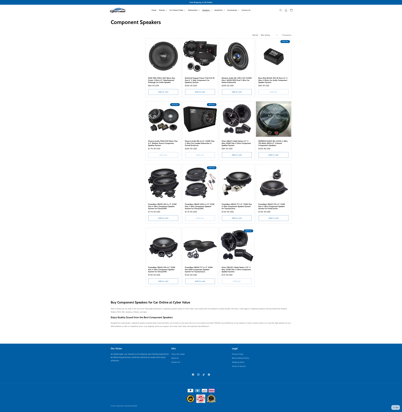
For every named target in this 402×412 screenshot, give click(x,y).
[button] (163, 10)
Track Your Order (178, 354)
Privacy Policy (237, 354)
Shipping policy (238, 362)
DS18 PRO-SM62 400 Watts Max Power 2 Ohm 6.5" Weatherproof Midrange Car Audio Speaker (161, 80)
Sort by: (255, 35)
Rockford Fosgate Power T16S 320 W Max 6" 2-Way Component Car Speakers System (200, 80)
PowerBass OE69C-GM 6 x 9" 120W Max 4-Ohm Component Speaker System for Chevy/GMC (162, 206)
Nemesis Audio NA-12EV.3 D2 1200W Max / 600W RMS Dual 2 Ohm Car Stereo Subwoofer (237, 80)
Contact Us (175, 362)
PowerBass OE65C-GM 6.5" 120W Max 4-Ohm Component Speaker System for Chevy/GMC (161, 269)
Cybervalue (120, 406)
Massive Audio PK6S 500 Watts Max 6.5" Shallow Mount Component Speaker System (163, 143)
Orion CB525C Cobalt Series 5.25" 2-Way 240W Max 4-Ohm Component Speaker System (236, 269)
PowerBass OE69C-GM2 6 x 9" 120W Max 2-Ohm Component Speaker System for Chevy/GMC (199, 206)
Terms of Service (238, 366)
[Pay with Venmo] (197, 391)
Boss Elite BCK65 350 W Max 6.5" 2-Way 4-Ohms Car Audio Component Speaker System (273, 80)
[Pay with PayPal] (190, 391)
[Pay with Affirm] (204, 391)
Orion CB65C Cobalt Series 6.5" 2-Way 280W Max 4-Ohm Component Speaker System (236, 143)
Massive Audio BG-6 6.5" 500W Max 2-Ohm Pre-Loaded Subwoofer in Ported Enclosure (200, 143)
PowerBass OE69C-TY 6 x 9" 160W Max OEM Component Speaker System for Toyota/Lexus (199, 269)
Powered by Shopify (130, 406)
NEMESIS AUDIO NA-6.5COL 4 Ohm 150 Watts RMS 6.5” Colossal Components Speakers (273, 143)
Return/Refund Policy (240, 358)
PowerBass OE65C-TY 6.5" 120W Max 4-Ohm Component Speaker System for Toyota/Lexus (237, 206)
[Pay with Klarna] (211, 391)
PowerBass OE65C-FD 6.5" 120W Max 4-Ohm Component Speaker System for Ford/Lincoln (271, 206)
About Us (175, 358)
